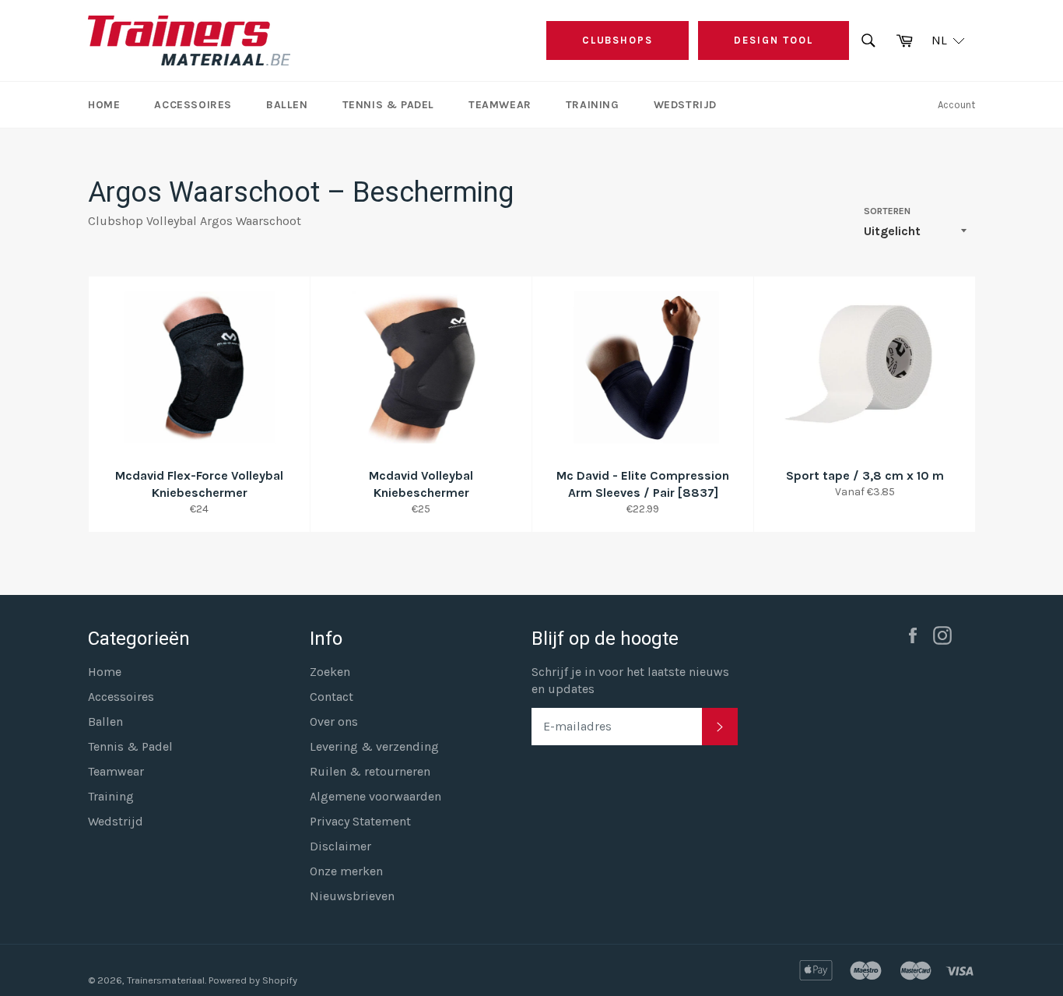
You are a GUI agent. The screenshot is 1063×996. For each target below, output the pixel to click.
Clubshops (618, 40)
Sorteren (887, 211)
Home (104, 104)
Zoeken (330, 671)
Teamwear (500, 104)
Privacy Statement (360, 821)
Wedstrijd (685, 104)
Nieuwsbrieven (352, 896)
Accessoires (193, 104)
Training (592, 104)
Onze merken (346, 871)
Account (956, 105)
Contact (331, 696)
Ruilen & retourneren (370, 771)
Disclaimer (340, 846)
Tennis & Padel (388, 104)
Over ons (334, 721)
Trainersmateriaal (166, 980)
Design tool (773, 40)
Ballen (287, 104)
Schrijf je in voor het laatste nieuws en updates (630, 680)
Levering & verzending (374, 746)
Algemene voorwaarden (375, 796)
